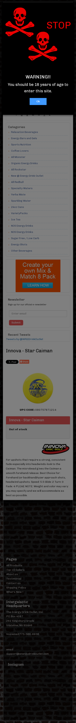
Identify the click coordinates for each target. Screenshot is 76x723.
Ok (38, 101)
